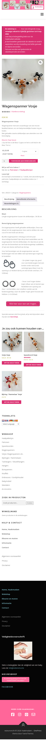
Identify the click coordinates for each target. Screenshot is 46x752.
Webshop (6, 534)
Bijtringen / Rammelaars (11, 458)
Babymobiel (6, 481)
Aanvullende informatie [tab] (26, 199)
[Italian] (14, 421)
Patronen (14, 170)
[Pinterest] (26, 714)
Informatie (6, 543)
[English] (6, 421)
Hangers (5, 465)
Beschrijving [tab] (9, 199)
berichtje (14, 317)
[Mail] (33, 714)
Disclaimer (6, 565)
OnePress (37, 730)
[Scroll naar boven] (23, 725)
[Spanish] (16, 421)
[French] (8, 421)
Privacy (4, 561)
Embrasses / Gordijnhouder (13, 477)
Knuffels (5, 473)
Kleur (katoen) (7, 152)
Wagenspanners (25, 193)
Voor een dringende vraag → (31, 29)
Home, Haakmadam (10, 529)
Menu (42, 14)
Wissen (23, 155)
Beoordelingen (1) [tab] (11, 203)
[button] (40, 62)
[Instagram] (19, 714)
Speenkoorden (7, 446)
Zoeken (30, 503)
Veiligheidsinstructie (16, 668)
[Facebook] (13, 714)
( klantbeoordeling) (17, 112)
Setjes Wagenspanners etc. (12, 454)
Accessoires (6, 489)
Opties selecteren (11, 363)
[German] (11, 421)
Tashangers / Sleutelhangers (13, 462)
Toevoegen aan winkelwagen (23, 161)
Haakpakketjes (26, 170)
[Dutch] (3, 421)
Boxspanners (7, 469)
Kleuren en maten (10, 538)
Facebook (7, 687)
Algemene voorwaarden (11, 556)
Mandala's (6, 485)
